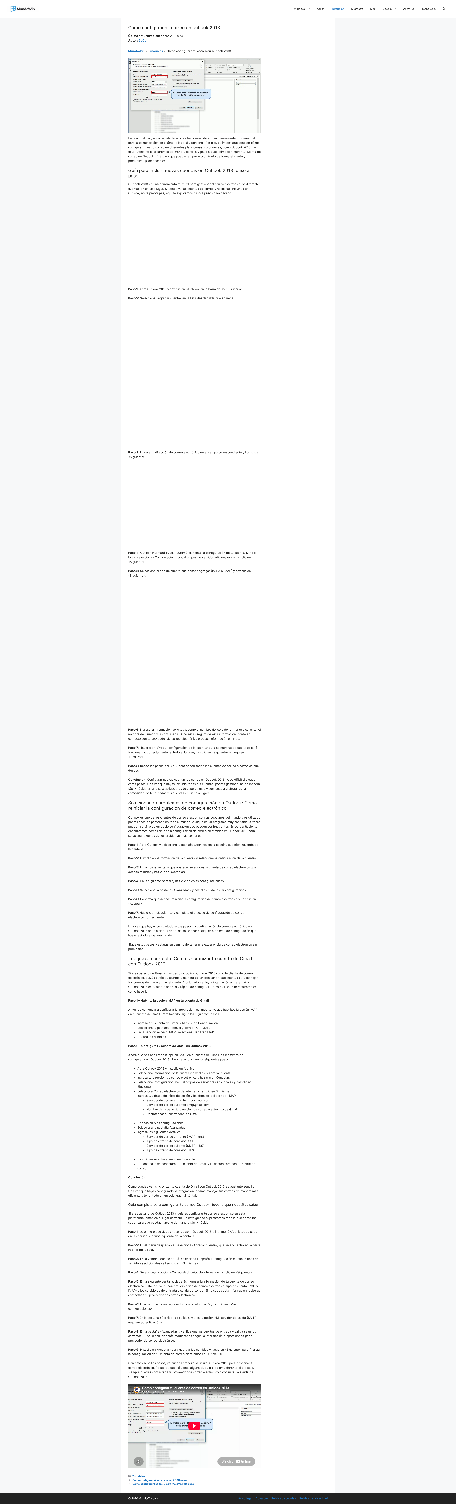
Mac (372, 8)
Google (387, 8)
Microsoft (357, 8)
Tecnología (429, 8)
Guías (320, 8)
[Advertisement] (194, 225)
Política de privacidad (313, 1498)
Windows (300, 8)
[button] (444, 9)
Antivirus (408, 8)
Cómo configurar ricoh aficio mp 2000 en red (160, 1480)
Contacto (262, 1498)
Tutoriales (337, 8)
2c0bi (143, 40)
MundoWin (136, 51)
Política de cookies (283, 1498)
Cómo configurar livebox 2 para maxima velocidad (163, 1483)
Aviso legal (245, 1498)
